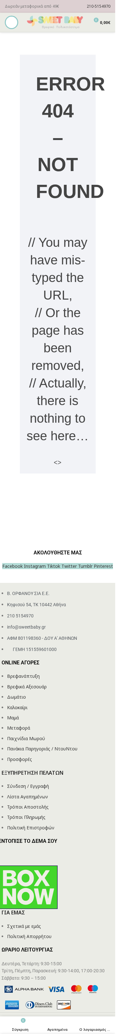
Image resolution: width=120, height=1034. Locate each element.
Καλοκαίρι (17, 707)
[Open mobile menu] (11, 22)
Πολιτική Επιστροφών (30, 828)
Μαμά (13, 718)
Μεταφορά (18, 728)
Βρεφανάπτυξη (23, 676)
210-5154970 (98, 6)
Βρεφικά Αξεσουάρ (27, 687)
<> (57, 462)
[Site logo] (55, 22)
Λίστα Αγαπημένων (27, 797)
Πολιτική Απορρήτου (29, 936)
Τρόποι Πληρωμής (26, 817)
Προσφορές (19, 759)
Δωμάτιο (16, 697)
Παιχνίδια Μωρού (26, 738)
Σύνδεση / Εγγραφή (28, 786)
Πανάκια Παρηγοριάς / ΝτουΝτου (42, 749)
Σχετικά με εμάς (24, 926)
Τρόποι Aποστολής (28, 807)
